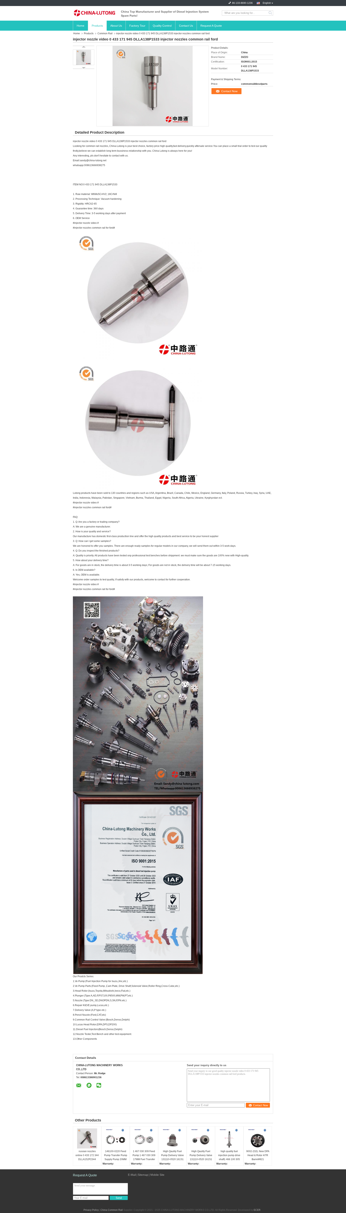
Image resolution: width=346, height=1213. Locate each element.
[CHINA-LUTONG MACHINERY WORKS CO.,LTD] (95, 13)
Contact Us (186, 25)
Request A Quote (211, 25)
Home (80, 25)
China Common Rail (112, 1210)
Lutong (164, 150)
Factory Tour (137, 25)
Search (270, 13)
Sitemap (143, 1174)
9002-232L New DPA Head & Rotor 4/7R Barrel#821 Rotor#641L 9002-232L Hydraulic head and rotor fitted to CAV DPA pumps (257, 1155)
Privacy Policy (91, 1210)
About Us (116, 25)
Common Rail (105, 33)
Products (97, 25)
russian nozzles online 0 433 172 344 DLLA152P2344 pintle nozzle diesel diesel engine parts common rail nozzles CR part (87, 1155)
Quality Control (162, 25)
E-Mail (132, 1174)
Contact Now (229, 91)
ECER (257, 1210)
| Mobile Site (156, 1174)
